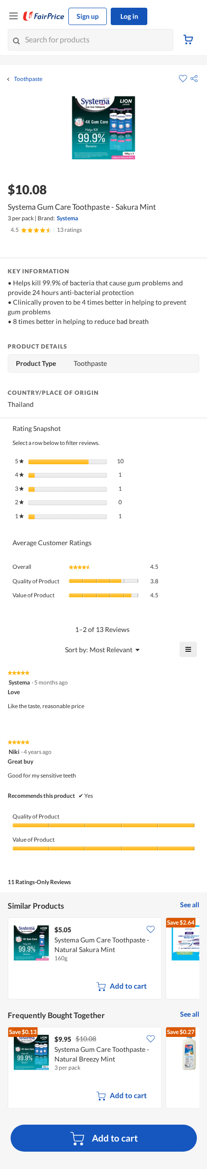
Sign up (88, 16)
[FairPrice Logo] (44, 16)
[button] (194, 78)
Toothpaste (28, 79)
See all (189, 904)
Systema (67, 218)
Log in (129, 16)
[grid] (103, 959)
